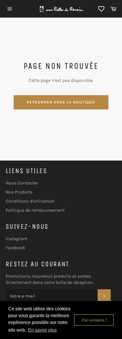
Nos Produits (19, 192)
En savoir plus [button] (42, 330)
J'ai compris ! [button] (94, 320)
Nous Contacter (22, 183)
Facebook (15, 247)
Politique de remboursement (35, 210)
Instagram (16, 238)
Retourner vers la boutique (61, 102)
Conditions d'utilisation (30, 201)
